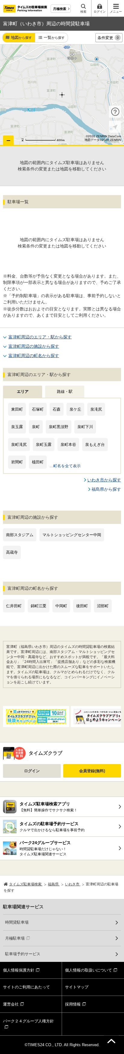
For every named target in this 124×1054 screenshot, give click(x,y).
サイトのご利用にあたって (26, 987)
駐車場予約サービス (22, 954)
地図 (21, 37)
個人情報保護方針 (18, 970)
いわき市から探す (104, 479)
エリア (23, 391)
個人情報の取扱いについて (88, 970)
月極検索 (59, 9)
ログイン (32, 771)
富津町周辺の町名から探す (33, 355)
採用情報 (73, 1004)
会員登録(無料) (92, 771)
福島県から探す (106, 489)
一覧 (54, 37)
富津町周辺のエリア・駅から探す (40, 336)
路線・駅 (65, 391)
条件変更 (108, 38)
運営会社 (11, 1004)
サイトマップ (76, 987)
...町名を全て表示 (65, 466)
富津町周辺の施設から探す (33, 346)
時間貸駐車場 (17, 922)
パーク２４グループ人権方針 (28, 1021)
